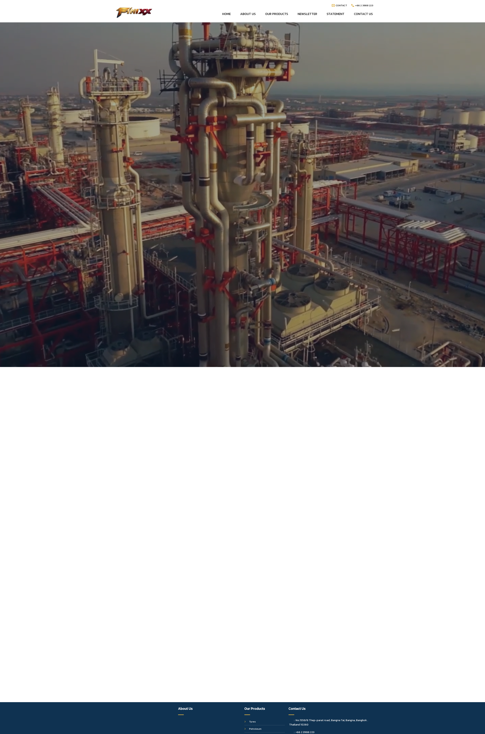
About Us (248, 14)
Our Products (276, 14)
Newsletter (307, 14)
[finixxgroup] (134, 12)
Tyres (252, 721)
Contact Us (363, 14)
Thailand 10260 (298, 724)
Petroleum (255, 729)
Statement (335, 14)
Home (226, 14)
